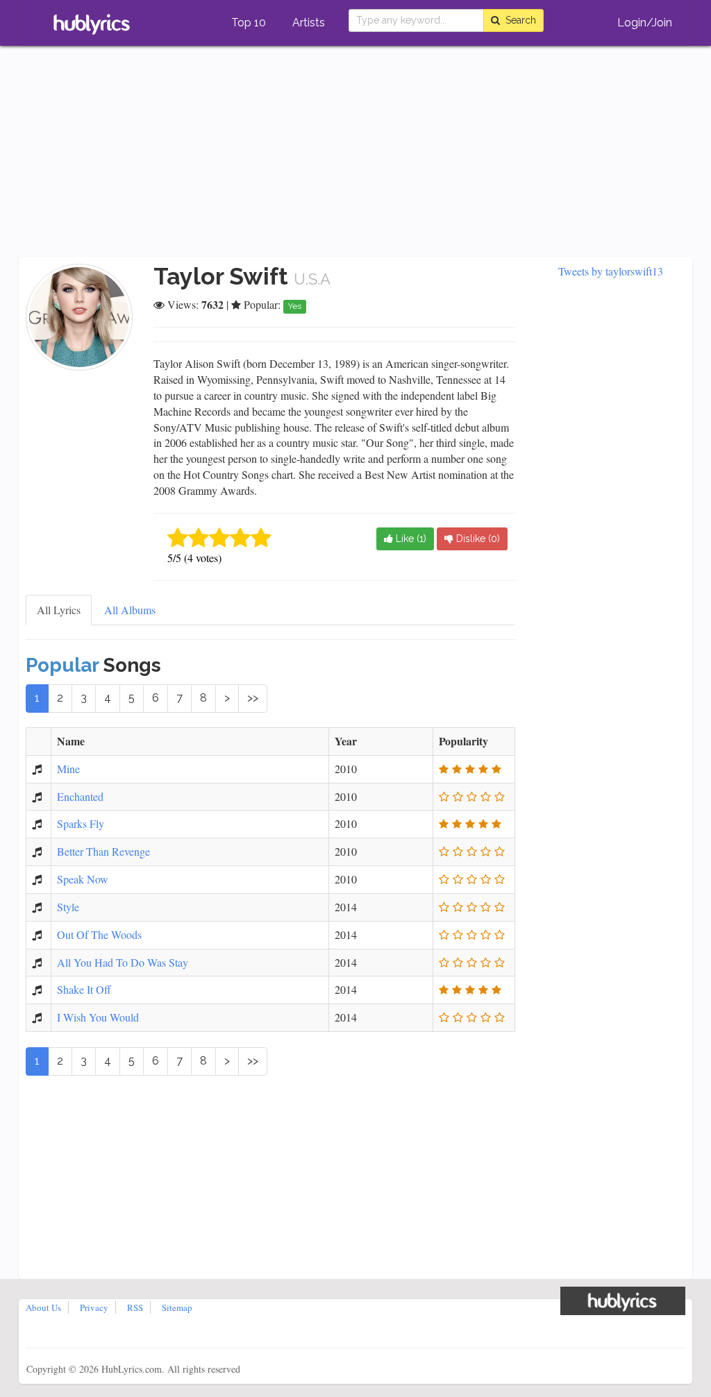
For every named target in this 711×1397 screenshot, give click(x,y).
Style (68, 906)
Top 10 (248, 22)
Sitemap (177, 1307)
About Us (43, 1307)
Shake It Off (84, 989)
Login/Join (644, 22)
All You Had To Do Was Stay (122, 962)
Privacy (94, 1307)
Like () (409, 538)
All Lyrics (59, 609)
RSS (135, 1307)
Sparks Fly (80, 823)
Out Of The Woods (99, 934)
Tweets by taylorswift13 (610, 271)
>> (252, 697)
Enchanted (80, 796)
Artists (308, 22)
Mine (68, 768)
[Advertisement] (355, 153)
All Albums (130, 609)
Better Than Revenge (103, 851)
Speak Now (82, 879)
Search (518, 20)
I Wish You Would (98, 1017)
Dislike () (476, 538)
